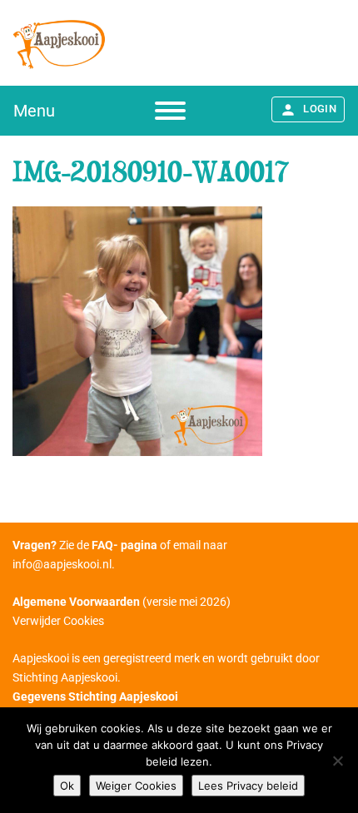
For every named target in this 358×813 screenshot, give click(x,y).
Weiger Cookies (136, 785)
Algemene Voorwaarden (76, 601)
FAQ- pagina (124, 545)
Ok (67, 785)
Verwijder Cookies (58, 620)
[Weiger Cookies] (337, 760)
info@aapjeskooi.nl (62, 564)
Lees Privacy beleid (248, 785)
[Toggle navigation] (170, 111)
